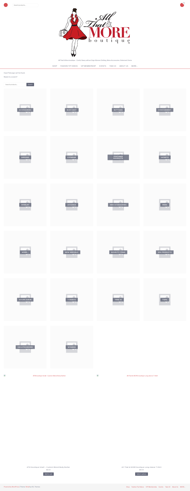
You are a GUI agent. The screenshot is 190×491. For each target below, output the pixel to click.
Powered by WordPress (11, 487)
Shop (54, 66)
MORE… (134, 66)
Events (102, 66)
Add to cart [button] (48, 474)
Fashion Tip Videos (69, 66)
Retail (27, 487)
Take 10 (112, 66)
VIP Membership (88, 66)
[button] (6, 5)
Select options (141, 474)
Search (36, 5)
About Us (123, 66)
